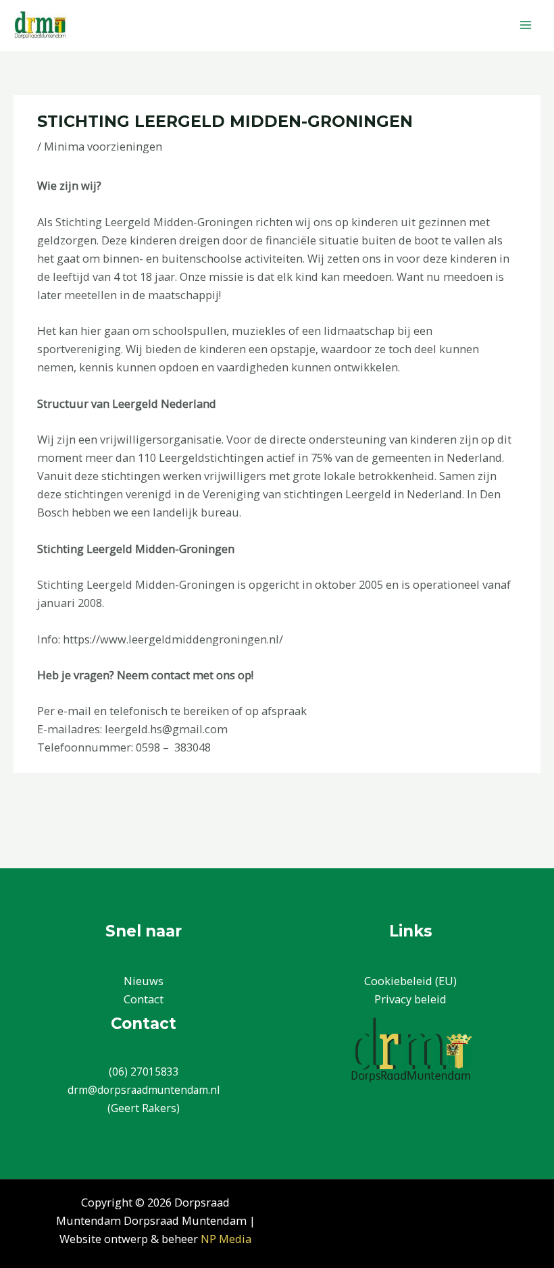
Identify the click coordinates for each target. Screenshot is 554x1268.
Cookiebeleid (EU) (410, 980)
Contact (143, 999)
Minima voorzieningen (103, 146)
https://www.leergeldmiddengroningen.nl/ (173, 639)
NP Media (226, 1238)
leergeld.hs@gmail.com (166, 729)
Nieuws (143, 980)
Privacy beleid (410, 999)
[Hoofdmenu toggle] (525, 25)
